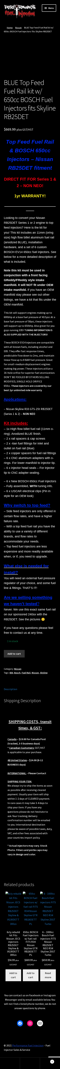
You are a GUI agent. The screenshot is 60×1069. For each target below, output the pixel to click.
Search (30, 1063)
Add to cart (14, 653)
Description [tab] (10, 689)
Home (10, 27)
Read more (48, 975)
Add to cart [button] (13, 975)
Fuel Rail (26, 672)
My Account (10, 1063)
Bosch (17, 672)
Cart (46, 1060)
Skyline (44, 672)
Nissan (18, 27)
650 (11, 672)
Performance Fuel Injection (28, 1045)
